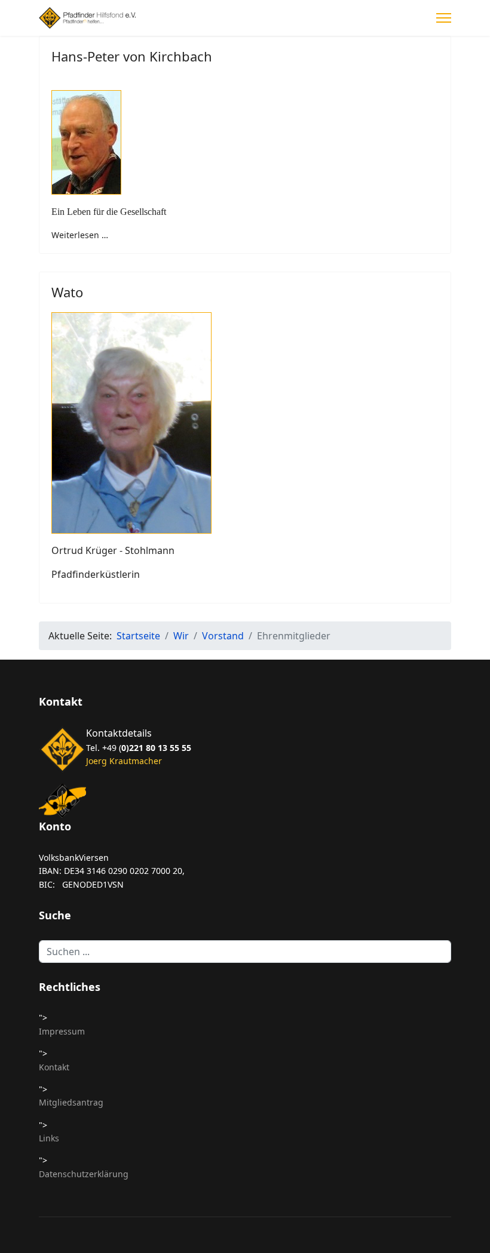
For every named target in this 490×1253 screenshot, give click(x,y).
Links (49, 1138)
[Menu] (443, 18)
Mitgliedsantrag (71, 1102)
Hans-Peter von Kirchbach (131, 56)
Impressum (62, 1031)
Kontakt (54, 1067)
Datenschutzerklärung (83, 1174)
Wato (67, 292)
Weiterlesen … (79, 235)
